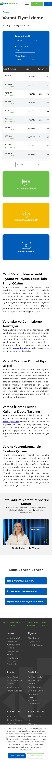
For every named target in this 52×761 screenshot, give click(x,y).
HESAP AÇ (37, 4)
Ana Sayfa (7, 25)
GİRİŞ (48, 4)
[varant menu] (27, 3)
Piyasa (19, 25)
